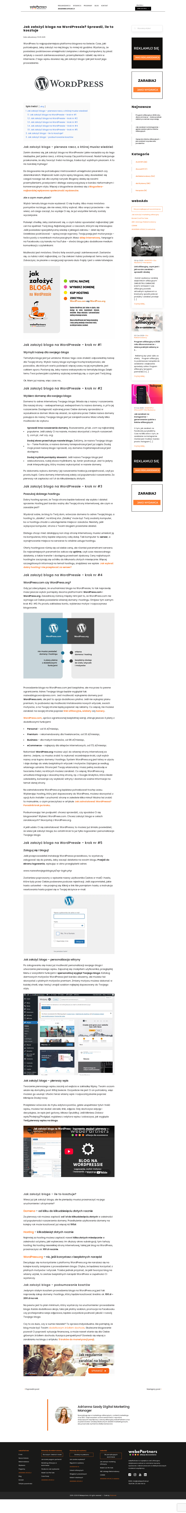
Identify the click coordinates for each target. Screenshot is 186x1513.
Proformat (113, 1495)
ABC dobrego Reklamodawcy (144, 222)
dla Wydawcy (141, 183)
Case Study (45, 1476)
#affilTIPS (139, 162)
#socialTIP (140, 169)
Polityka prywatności (25, 1484)
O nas (20, 1454)
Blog (97, 6)
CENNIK (134, 226)
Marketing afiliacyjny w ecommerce (49, 1464)
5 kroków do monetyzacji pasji (76, 1339)
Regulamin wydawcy (77, 1463)
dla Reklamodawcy (143, 176)
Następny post (154, 1389)
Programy (88, 6)
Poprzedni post (31, 1389)
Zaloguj (139, 5)
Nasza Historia (23, 1458)
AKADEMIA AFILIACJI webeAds (143, 229)
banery (100, 711)
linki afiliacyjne (72, 711)
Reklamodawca (64, 6)
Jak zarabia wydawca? (77, 1459)
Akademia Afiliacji (66, 9)
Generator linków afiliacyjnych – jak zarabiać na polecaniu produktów (148, 141)
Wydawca (77, 6)
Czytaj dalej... (140, 304)
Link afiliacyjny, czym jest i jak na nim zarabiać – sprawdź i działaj (146, 269)
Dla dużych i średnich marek (52, 1455)
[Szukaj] (135, 28)
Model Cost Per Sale (140, 218)
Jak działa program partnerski (51, 1459)
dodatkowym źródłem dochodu (67, 1327)
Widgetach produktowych (78, 1474)
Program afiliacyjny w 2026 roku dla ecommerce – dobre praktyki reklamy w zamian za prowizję (148, 117)
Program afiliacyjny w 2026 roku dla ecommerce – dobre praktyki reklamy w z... (147, 345)
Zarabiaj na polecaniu (81, 1455)
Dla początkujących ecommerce (147, 209)
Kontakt (104, 6)
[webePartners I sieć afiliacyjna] (38, 7)
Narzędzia (140, 191)
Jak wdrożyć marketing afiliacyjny (145, 214)
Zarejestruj (142, 8)
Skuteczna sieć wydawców (50, 1469)
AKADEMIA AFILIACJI (25, 1473)
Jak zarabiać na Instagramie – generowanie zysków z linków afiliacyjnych (148, 129)
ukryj (42, 106)
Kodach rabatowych (76, 1478)
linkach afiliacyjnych (77, 1468)
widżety (86, 711)
